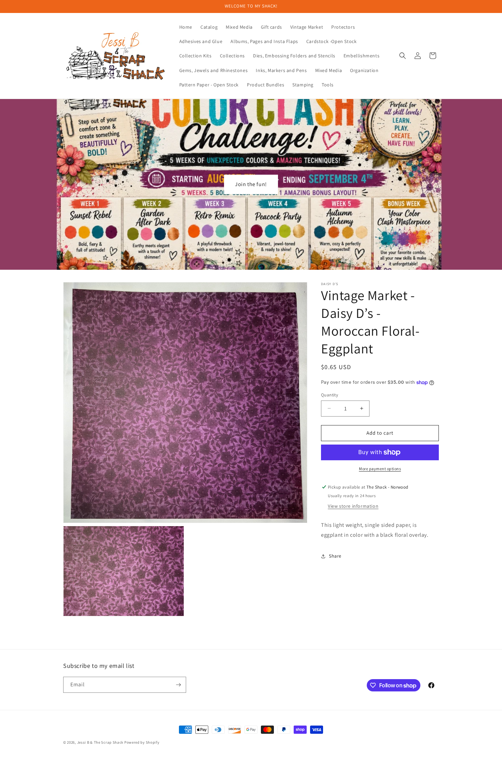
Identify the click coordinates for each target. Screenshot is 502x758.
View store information (353, 506)
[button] (402, 55)
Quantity (329, 395)
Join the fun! (251, 184)
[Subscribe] (178, 685)
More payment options (380, 468)
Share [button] (335, 556)
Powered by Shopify (141, 742)
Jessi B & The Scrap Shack (100, 742)
